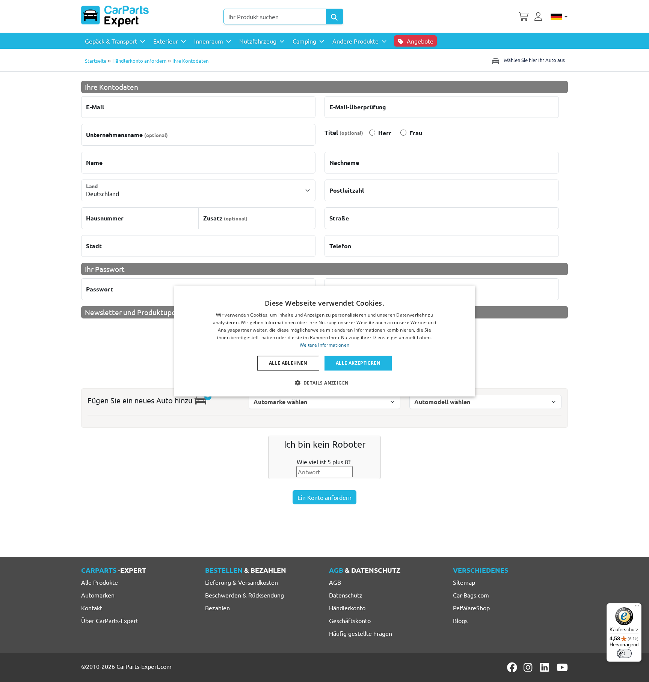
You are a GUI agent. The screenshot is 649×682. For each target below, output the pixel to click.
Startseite (95, 60)
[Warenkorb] (523, 16)
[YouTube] (562, 667)
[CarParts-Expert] (115, 16)
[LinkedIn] (545, 667)
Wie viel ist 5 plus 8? (323, 461)
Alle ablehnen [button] (288, 363)
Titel (343, 132)
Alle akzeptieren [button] (358, 363)
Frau (415, 133)
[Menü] (636, 607)
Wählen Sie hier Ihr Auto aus (534, 60)
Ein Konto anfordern (324, 497)
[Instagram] (529, 667)
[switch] (624, 653)
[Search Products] (334, 16)
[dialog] (324, 341)
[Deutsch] (559, 16)
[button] (324, 382)
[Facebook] (512, 667)
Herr (384, 133)
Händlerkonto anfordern (139, 60)
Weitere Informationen (324, 344)
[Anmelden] (539, 16)
